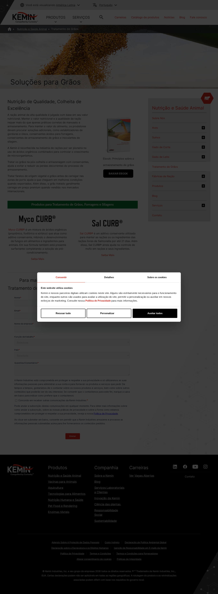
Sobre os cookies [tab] (157, 277)
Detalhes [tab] (109, 277)
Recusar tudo (63, 313)
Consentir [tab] (61, 277)
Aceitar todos (154, 313)
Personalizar (107, 313)
